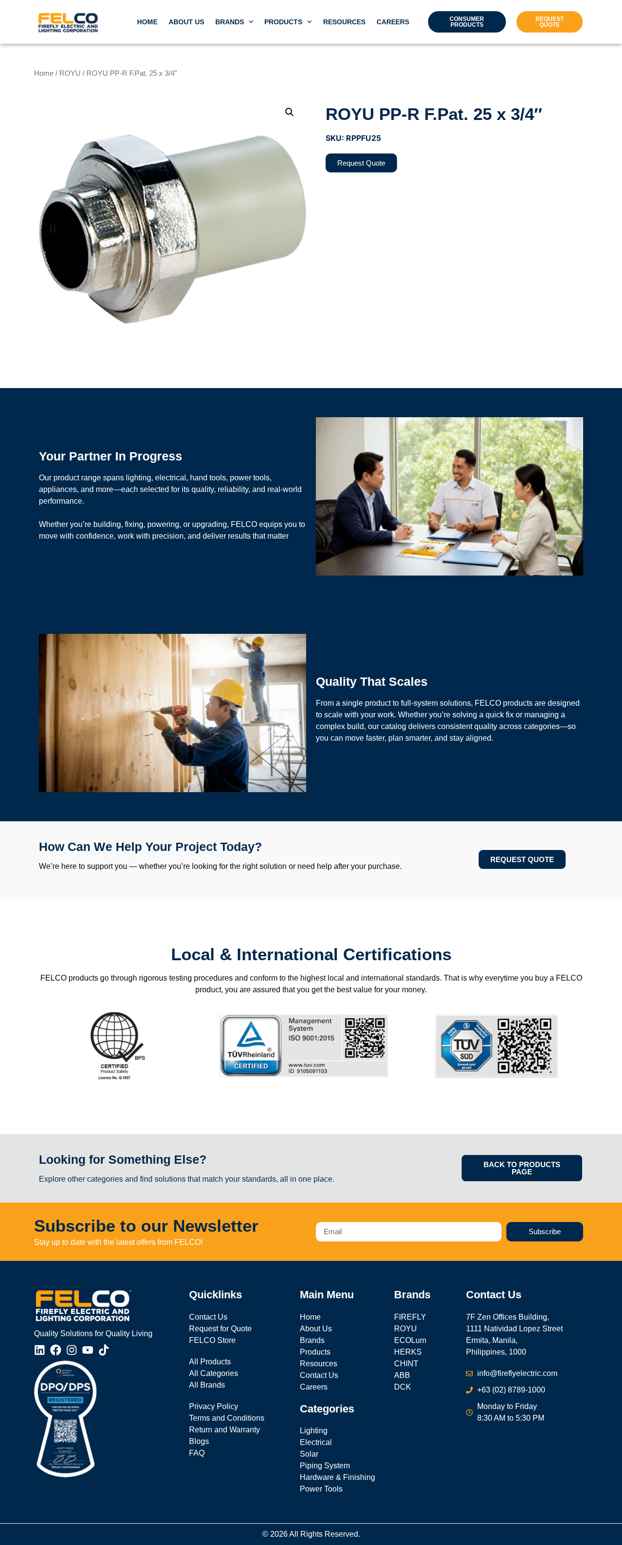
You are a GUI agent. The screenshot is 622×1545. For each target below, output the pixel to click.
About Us (186, 22)
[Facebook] (55, 1350)
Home (147, 22)
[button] (289, 112)
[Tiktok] (103, 1350)
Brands (229, 22)
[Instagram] (71, 1350)
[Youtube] (87, 1350)
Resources (344, 22)
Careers (393, 22)
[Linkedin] (39, 1350)
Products (283, 22)
